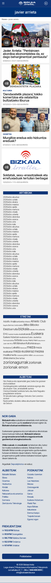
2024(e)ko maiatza (11, 261)
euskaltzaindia (25, 334)
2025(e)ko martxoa (11, 236)
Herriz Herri (32, 340)
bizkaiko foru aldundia (37, 330)
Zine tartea (20, 358)
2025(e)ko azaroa (10, 219)
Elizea (4, 477)
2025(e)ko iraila (9, 224)
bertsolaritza (18, 325)
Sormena (6, 500)
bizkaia (23, 329)
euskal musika (13, 334)
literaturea (23, 348)
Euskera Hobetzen (11, 337)
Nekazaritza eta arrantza (12, 493)
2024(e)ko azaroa (10, 246)
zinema (12, 358)
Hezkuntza (6, 484)
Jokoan (30, 490)
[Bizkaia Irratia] (25, 3)
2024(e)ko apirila (10, 264)
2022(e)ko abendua (11, 303)
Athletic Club (38, 321)
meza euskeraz (23, 351)
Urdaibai (12, 545)
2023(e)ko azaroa (10, 276)
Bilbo (26, 325)
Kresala (30, 496)
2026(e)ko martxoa (11, 209)
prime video (28, 355)
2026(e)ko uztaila (10, 199)
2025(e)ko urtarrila (10, 241)
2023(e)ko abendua (11, 273)
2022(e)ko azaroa (10, 305)
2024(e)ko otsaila (10, 268)
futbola (18, 340)
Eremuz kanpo (33, 513)
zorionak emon (15, 367)
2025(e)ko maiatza (11, 231)
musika (7, 354)
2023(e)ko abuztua (11, 283)
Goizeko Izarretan (34, 474)
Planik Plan (31, 503)
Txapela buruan (33, 516)
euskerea (23, 337)
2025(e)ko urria (9, 222)
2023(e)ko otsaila (10, 298)
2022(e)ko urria (9, 308)
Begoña (5, 325)
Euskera (37, 333)
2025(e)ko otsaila (10, 239)
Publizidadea (25, 556)
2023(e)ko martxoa (11, 296)
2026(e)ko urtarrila (10, 214)
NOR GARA (9, 416)
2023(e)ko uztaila (10, 286)
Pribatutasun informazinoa (26, 567)
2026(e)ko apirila (10, 207)
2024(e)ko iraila (9, 251)
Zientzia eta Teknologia (12, 503)
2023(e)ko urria (9, 278)
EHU (5, 333)
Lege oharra (9, 567)
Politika (5, 496)
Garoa (29, 493)
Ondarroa (12, 541)
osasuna (20, 355)
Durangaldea (14, 534)
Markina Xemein (15, 538)
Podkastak (35, 470)
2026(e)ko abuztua (11, 197)
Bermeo (11, 325)
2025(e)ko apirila (10, 234)
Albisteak (9, 470)
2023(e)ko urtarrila (10, 300)
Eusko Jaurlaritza (34, 337)
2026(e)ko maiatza (11, 204)
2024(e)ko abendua (11, 244)
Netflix (14, 355)
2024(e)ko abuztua (11, 254)
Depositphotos (17, 464)
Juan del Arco (8, 343)
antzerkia (20, 321)
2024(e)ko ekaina (10, 259)
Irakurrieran (41, 340)
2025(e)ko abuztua (11, 226)
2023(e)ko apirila (10, 293)
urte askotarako (38, 355)
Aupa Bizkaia (32, 506)
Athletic (27, 322)
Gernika (25, 340)
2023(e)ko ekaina (10, 288)
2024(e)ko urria (9, 249)
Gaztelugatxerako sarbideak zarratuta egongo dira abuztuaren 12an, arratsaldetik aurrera (24, 387)
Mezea (30, 484)
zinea (5, 358)
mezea (39, 351)
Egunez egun (32, 519)
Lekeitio (16, 347)
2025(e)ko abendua (11, 217)
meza (31, 347)
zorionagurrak (15, 362)
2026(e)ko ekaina (10, 202)
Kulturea (30, 343)
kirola (16, 343)
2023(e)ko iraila (9, 281)
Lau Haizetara (33, 481)
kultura (22, 343)
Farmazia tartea (8, 340)
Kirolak (5, 487)
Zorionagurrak (33, 487)
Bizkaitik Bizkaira (9, 474)
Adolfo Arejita (9, 321)
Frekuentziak (11, 526)
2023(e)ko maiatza (10, 291)
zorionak (35, 362)
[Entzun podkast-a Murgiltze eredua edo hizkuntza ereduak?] (7, 127)
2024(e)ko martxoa (11, 266)
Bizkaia (12, 530)
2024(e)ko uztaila (10, 256)
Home (4, 19)
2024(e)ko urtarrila (10, 271)
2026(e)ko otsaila (10, 212)
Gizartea (5, 481)
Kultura (30, 477)
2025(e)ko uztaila (10, 229)
